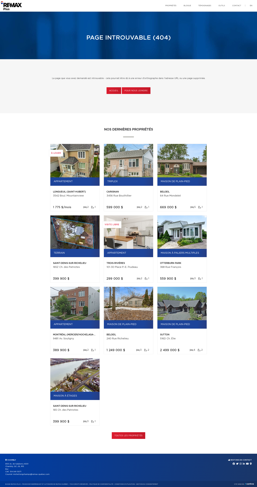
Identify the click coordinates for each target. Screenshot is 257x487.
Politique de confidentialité (101, 484)
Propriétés (170, 6)
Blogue (187, 6)
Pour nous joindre (136, 91)
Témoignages (204, 6)
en (251, 6)
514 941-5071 (15, 472)
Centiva (249, 484)
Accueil (113, 91)
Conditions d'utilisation (125, 484)
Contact (236, 6)
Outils (221, 6)
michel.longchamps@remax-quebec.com (31, 474)
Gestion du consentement (147, 484)
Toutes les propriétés (128, 436)
